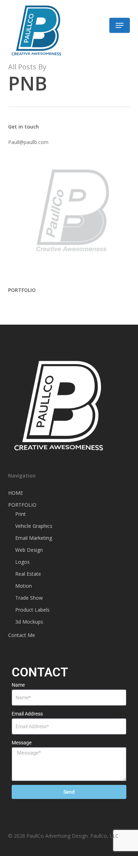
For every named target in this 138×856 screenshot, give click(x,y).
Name (18, 685)
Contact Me (21, 635)
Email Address (27, 714)
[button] (119, 25)
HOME (15, 492)
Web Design (29, 549)
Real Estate (28, 573)
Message (21, 742)
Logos (22, 561)
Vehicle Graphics (33, 526)
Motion (23, 585)
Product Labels (32, 609)
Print (20, 514)
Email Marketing (33, 538)
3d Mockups (29, 621)
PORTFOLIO (22, 504)
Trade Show (29, 597)
